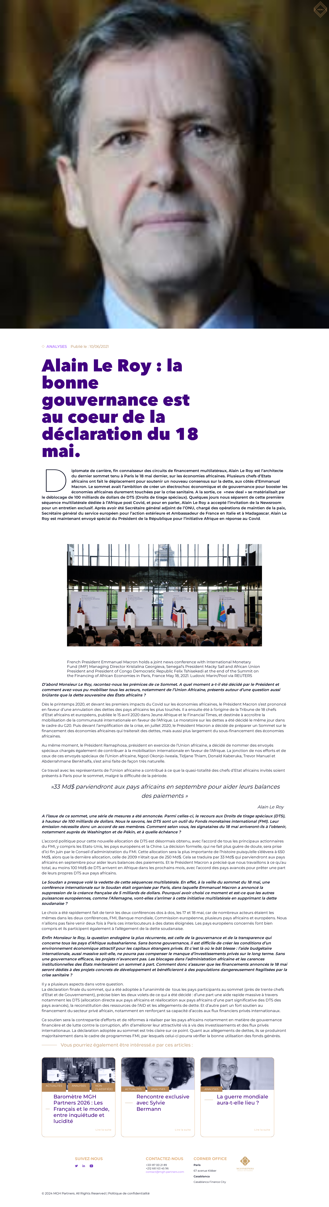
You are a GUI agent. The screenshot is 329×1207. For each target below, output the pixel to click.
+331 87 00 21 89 (156, 1165)
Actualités (54, 1085)
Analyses (79, 1085)
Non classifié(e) (104, 1087)
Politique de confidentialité (129, 1193)
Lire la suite (103, 1129)
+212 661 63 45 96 (157, 1168)
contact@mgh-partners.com (165, 1172)
